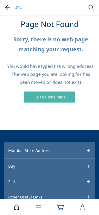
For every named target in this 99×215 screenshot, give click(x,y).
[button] (49, 97)
